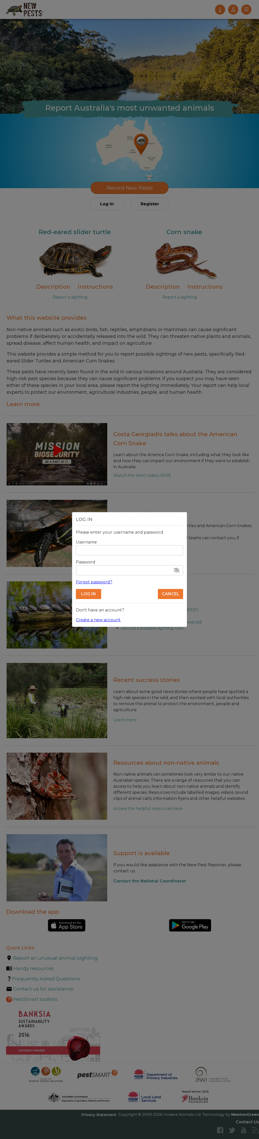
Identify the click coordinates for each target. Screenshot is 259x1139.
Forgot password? (94, 582)
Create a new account (98, 619)
